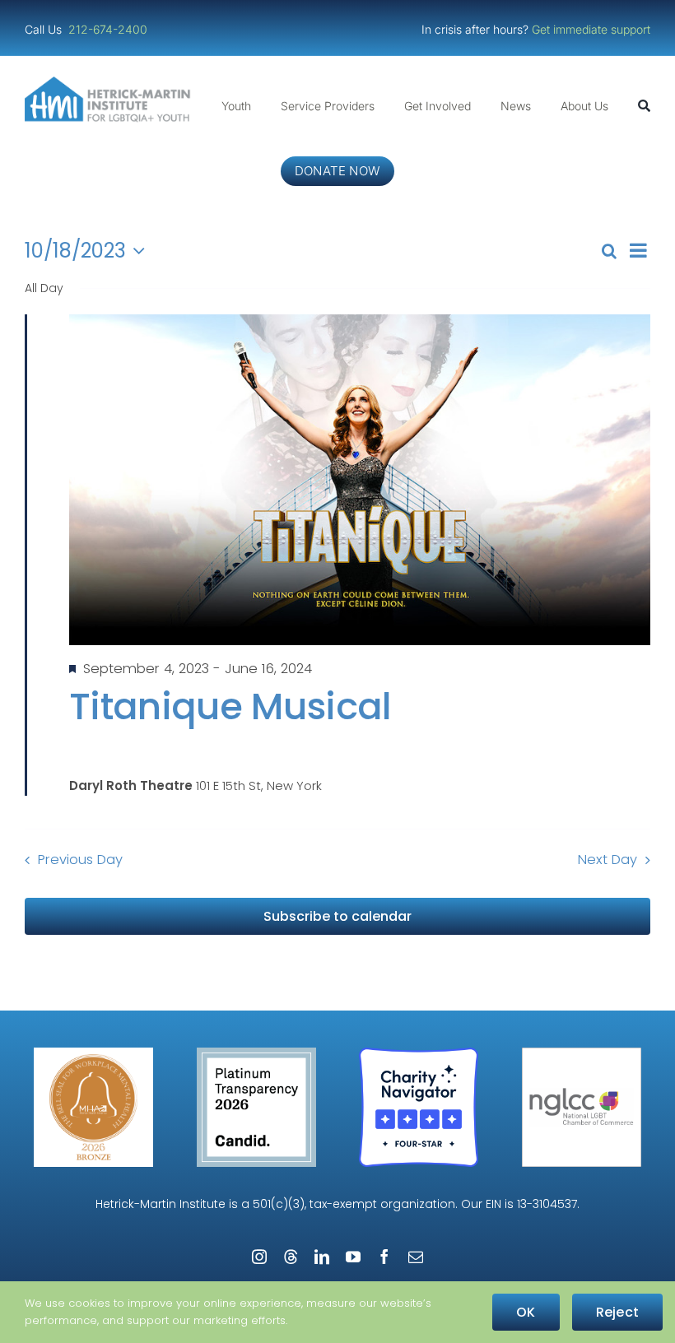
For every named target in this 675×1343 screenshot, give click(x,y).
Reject (617, 1312)
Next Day (607, 859)
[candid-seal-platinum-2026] (256, 1053)
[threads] (290, 1256)
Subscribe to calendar (337, 916)
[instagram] (259, 1256)
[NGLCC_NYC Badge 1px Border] (581, 1053)
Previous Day (80, 859)
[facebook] (384, 1256)
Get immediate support (591, 29)
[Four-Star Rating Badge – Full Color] (418, 1053)
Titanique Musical (230, 706)
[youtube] (353, 1256)
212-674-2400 (109, 29)
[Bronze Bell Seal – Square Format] (93, 1053)
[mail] (415, 1256)
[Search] (644, 106)
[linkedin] (321, 1256)
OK (525, 1312)
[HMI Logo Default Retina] (110, 82)
